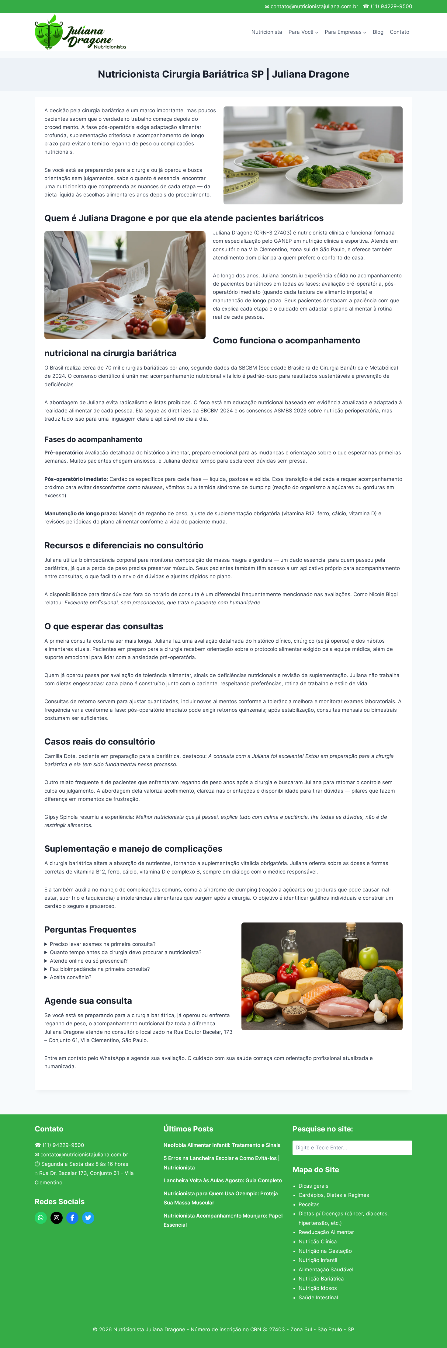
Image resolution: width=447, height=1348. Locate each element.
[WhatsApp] (41, 1218)
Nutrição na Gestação (325, 1251)
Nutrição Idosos (318, 1288)
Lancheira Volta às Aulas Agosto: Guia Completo (223, 1180)
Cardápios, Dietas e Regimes (334, 1195)
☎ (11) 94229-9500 (387, 6)
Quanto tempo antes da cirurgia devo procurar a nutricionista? (126, 952)
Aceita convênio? (71, 977)
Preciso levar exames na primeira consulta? (103, 944)
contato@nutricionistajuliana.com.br (84, 1155)
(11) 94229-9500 (63, 1145)
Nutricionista (266, 32)
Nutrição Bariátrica (321, 1279)
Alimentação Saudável (326, 1269)
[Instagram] (56, 1218)
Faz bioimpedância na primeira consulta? (100, 969)
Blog (378, 32)
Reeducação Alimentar (326, 1232)
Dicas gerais (313, 1186)
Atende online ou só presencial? (89, 961)
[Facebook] (72, 1218)
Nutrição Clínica (318, 1242)
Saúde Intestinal (318, 1297)
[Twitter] (88, 1218)
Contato (399, 32)
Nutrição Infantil (318, 1260)
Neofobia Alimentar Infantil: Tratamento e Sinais (222, 1145)
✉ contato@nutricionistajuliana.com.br (311, 6)
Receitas (309, 1204)
